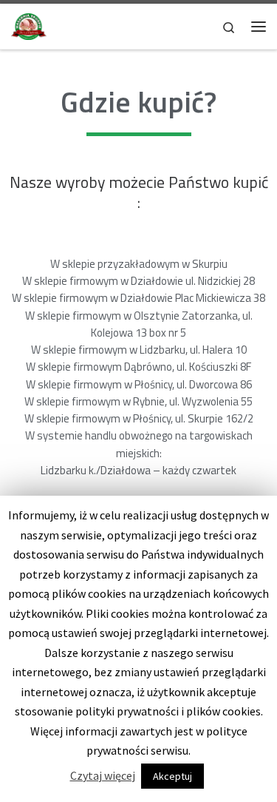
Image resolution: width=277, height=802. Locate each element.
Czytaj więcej (102, 775)
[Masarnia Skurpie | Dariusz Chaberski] (29, 24)
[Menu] (258, 26)
